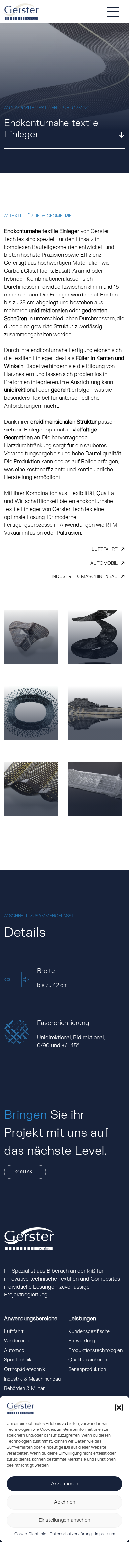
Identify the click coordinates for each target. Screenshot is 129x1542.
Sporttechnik (18, 1360)
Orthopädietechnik (24, 1369)
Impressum (105, 1534)
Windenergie (17, 1341)
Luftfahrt (105, 549)
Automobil (104, 563)
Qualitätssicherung (89, 1360)
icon (116, 135)
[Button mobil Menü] (113, 11)
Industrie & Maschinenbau (85, 576)
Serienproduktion (87, 1369)
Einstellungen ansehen (64, 1520)
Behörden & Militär (24, 1388)
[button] (119, 1407)
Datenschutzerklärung (71, 1534)
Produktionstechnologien (95, 1350)
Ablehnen (64, 1502)
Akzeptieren (64, 1484)
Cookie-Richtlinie (30, 1534)
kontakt (25, 1172)
